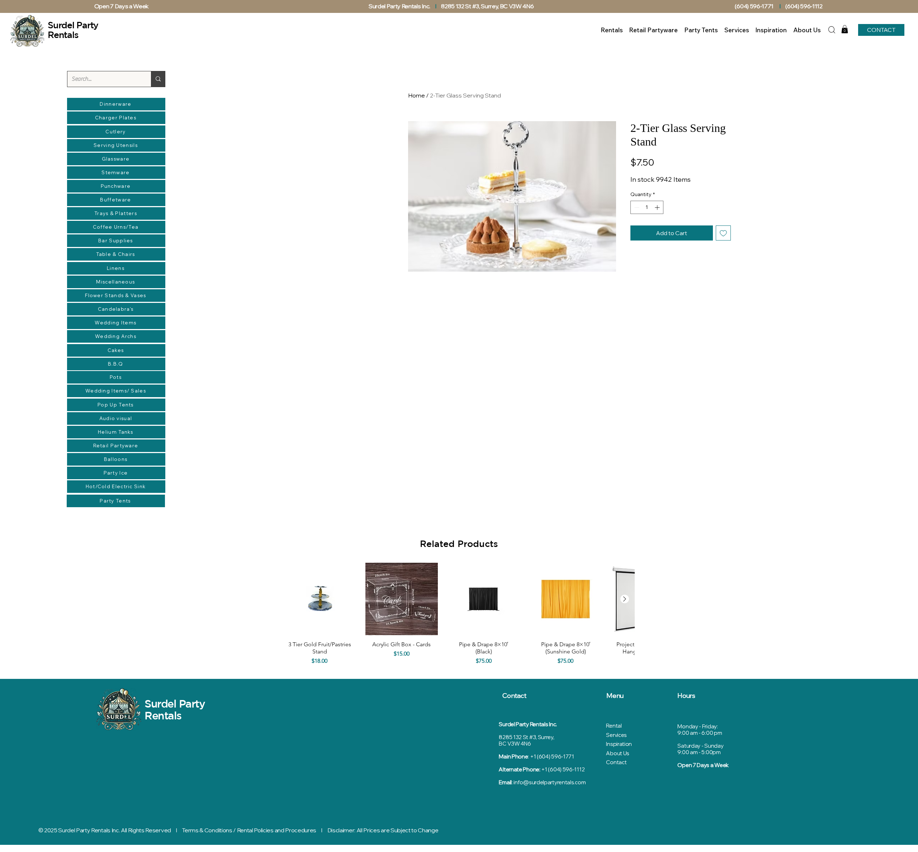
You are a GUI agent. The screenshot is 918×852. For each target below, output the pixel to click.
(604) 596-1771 (754, 6)
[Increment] (657, 207)
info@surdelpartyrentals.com (550, 782)
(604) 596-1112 (804, 6)
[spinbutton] (646, 207)
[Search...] (158, 79)
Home (416, 95)
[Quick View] (319, 599)
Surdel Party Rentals (175, 709)
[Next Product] (624, 599)
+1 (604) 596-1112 (563, 769)
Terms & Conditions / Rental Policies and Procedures (249, 830)
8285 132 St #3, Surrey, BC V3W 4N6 (487, 6)
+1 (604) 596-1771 (552, 756)
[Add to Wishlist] (723, 233)
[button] (844, 29)
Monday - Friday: (697, 726)
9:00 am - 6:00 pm (699, 732)
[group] (459, 615)
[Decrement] (635, 207)
